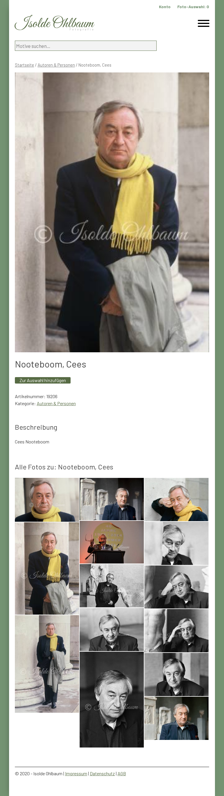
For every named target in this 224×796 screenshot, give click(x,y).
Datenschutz (102, 773)
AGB (122, 773)
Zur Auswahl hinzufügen (43, 380)
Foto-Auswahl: (193, 6)
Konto (165, 6)
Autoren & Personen (56, 64)
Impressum (76, 773)
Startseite (24, 64)
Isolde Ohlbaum (54, 24)
